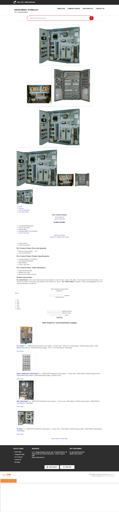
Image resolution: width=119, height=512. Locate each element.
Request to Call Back (56, 237)
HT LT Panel (20, 346)
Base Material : (30, 348)
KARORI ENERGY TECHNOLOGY (26, 11)
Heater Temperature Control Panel (27, 373)
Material (21, 263)
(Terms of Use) (112, 474)
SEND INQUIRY (55, 438)
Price (20, 253)
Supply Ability (22, 270)
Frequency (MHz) (23, 259)
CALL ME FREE (64, 438)
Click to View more (24, 233)
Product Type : (64, 346)
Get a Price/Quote (59, 219)
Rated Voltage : (47, 348)
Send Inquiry (65, 237)
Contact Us (100, 8)
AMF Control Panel (22, 401)
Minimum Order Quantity (25, 251)
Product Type (22, 264)
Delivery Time (22, 272)
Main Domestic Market (25, 274)
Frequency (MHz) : (90, 401)
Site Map (17, 462)
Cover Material (23, 261)
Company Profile (74, 8)
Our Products (88, 8)
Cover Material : (64, 348)
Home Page (61, 8)
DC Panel (19, 429)
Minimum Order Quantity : (46, 346)
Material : (79, 346)
